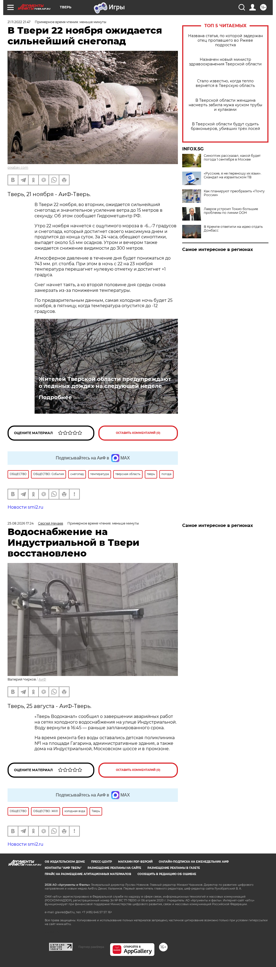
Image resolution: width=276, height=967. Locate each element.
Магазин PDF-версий (135, 861)
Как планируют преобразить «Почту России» (234, 193)
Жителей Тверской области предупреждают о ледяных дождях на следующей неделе (105, 382)
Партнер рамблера (91, 946)
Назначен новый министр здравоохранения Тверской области (225, 61)
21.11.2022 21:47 (19, 22)
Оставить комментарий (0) (138, 433)
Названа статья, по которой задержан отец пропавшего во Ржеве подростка (225, 40)
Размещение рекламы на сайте (114, 868)
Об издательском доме (65, 861)
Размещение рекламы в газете (173, 868)
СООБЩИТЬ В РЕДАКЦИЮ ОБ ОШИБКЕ (166, 874)
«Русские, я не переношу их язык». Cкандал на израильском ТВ (232, 175)
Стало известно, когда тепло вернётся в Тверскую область (225, 83)
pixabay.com (18, 167)
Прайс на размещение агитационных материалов (88, 874)
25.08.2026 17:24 (21, 523)
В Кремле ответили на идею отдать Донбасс (233, 228)
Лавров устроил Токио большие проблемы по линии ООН (231, 211)
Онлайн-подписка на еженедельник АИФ (194, 861)
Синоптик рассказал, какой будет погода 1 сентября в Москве (232, 157)
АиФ (42, 679)
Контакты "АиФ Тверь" (63, 868)
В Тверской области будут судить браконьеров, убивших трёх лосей (225, 126)
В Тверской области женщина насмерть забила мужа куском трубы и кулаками (225, 105)
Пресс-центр (101, 861)
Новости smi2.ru (25, 507)
